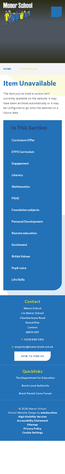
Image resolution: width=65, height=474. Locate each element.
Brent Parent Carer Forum (35, 393)
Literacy (17, 175)
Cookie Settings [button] (32, 432)
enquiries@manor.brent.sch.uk (34, 346)
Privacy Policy (33, 428)
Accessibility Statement (32, 420)
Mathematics (21, 186)
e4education (49, 412)
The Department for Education (35, 377)
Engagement (20, 163)
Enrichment (19, 244)
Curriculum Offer (23, 140)
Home (7, 68)
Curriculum (28, 68)
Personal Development (27, 221)
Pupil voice (19, 268)
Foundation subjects (25, 210)
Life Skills (18, 279)
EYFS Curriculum (23, 152)
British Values (21, 256)
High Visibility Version (32, 416)
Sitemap (32, 424)
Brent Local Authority (35, 385)
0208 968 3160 (34, 339)
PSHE (15, 198)
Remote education (24, 233)
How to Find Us (32, 356)
